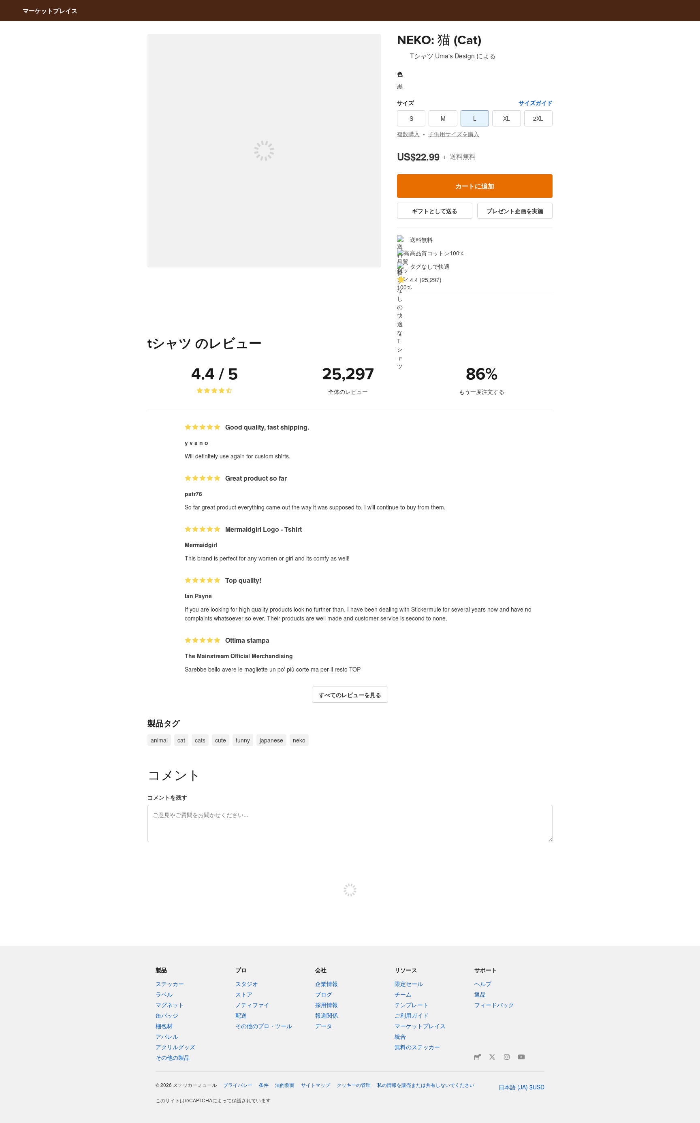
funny (243, 740)
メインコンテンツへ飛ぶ (6, 6)
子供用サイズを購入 (453, 134)
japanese (271, 740)
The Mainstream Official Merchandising (239, 656)
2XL (538, 118)
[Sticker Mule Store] (477, 1057)
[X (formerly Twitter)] (492, 1057)
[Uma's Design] (402, 57)
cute (220, 740)
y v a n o (196, 443)
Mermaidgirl (201, 545)
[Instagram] (507, 1057)
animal (159, 740)
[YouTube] (521, 1057)
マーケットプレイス (50, 10)
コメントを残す (167, 797)
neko (299, 740)
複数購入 (408, 134)
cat (181, 740)
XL (506, 118)
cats (200, 740)
